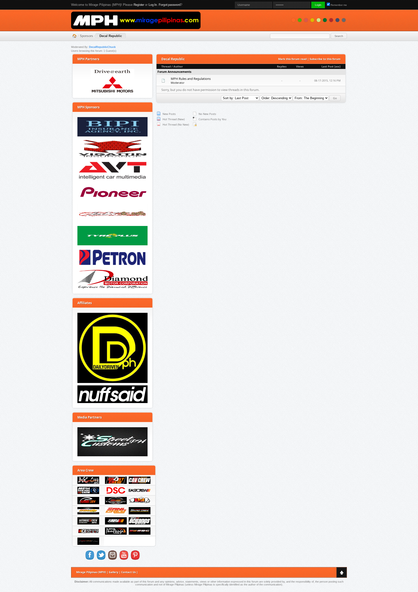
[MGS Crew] (88, 513)
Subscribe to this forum (325, 59)
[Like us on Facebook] (90, 559)
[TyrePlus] (112, 235)
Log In (153, 5)
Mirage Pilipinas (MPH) (91, 572)
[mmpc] (112, 81)
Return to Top (341, 572)
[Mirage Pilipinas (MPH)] (136, 20)
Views (300, 66)
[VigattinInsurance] (112, 148)
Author (178, 66)
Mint (319, 20)
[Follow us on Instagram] (112, 559)
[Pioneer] (112, 192)
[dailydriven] (112, 348)
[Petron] (112, 257)
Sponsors (86, 36)
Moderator (178, 82)
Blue (337, 20)
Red (331, 20)
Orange (293, 20)
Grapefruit (306, 20)
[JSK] (112, 214)
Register (139, 5)
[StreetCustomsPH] (112, 441)
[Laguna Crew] (116, 503)
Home (74, 36)
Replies (281, 66)
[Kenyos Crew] (88, 503)
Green (325, 20)
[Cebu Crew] (116, 523)
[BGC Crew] (88, 482)
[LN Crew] (139, 503)
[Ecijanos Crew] (139, 523)
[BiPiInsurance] (112, 126)
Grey (344, 20)
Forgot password (169, 5)
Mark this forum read (292, 59)
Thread (166, 66)
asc (337, 66)
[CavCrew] (139, 482)
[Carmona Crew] (116, 482)
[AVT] (112, 170)
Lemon (312, 20)
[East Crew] (139, 493)
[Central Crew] (88, 493)
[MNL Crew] (116, 513)
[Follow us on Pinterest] (135, 559)
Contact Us (128, 572)
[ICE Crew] (88, 533)
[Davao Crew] (139, 513)
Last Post (327, 66)
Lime (300, 20)
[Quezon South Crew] (88, 543)
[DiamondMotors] (112, 279)
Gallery (113, 572)
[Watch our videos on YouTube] (124, 559)
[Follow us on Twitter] (101, 559)
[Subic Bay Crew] (139, 533)
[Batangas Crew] (88, 523)
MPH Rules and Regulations (191, 78)
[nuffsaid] (112, 394)
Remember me (339, 5)
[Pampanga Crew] (116, 533)
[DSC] (116, 493)
